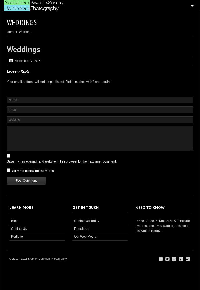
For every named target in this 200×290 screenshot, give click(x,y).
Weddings (23, 49)
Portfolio (17, 236)
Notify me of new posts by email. (33, 171)
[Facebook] (161, 259)
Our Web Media (85, 236)
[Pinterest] (181, 259)
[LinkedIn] (188, 259)
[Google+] (174, 259)
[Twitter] (167, 259)
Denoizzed (82, 229)
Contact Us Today (86, 221)
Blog (14, 221)
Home (11, 32)
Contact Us (19, 229)
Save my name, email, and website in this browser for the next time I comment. (62, 161)
